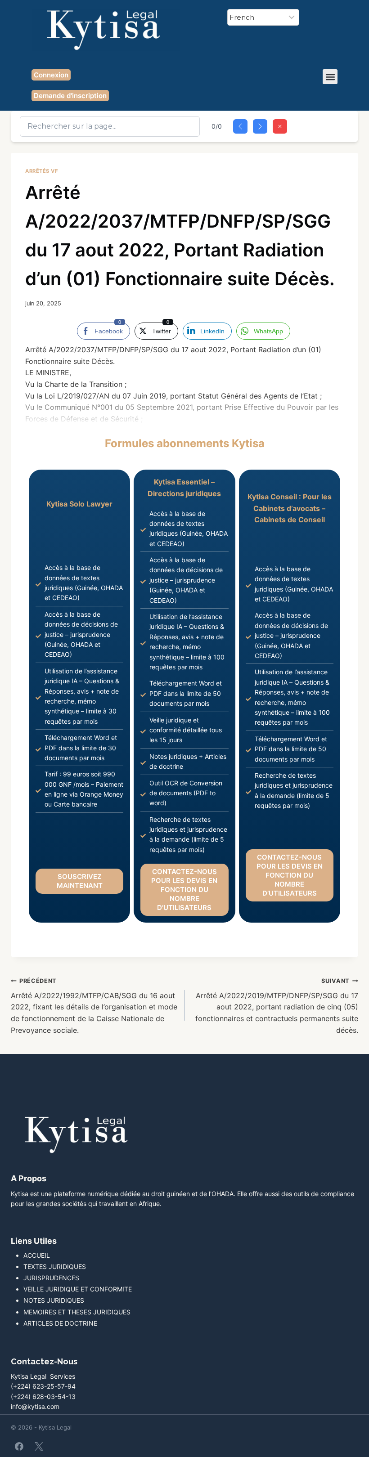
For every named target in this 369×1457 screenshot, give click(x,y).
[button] (330, 76)
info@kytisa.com (35, 1406)
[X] (38, 1446)
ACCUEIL (36, 1255)
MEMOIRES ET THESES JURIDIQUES (76, 1312)
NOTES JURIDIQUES (53, 1300)
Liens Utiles (34, 1241)
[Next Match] (260, 126)
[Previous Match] (240, 126)
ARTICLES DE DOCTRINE (60, 1323)
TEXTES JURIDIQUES (54, 1266)
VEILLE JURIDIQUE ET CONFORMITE (77, 1289)
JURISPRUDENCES (51, 1278)
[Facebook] (19, 1446)
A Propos (28, 1178)
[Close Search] (280, 126)
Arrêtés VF (41, 171)
